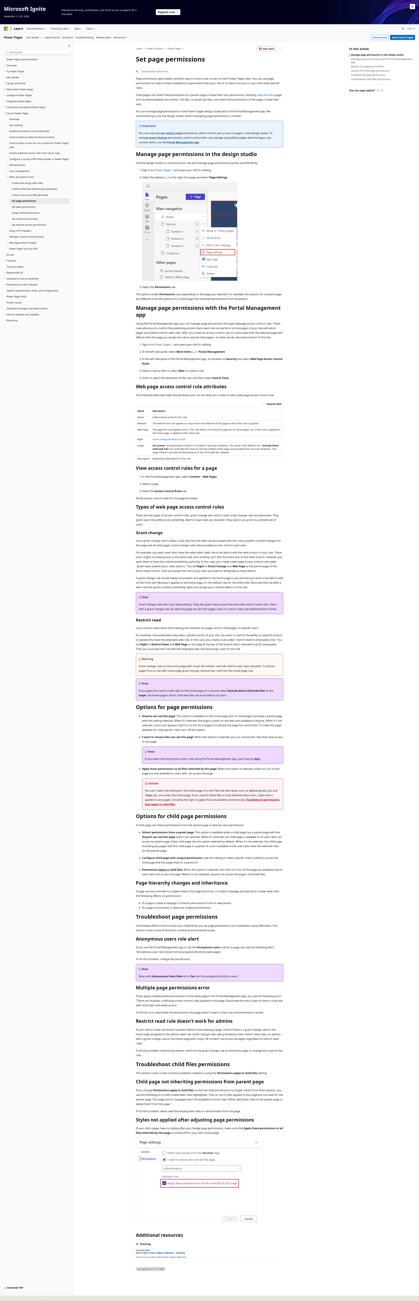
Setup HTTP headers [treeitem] (20, 230)
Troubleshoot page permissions (368, 74)
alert (257, 759)
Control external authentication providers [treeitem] (32, 137)
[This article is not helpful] (382, 91)
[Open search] (403, 29)
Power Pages (174, 48)
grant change (158, 138)
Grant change (160, 439)
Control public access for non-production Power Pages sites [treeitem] (39, 145)
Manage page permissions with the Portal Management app (381, 60)
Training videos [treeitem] (15, 266)
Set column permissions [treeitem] (25, 218)
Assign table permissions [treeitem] (25, 212)
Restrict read (178, 439)
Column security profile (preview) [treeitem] (30, 195)
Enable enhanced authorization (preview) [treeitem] (34, 188)
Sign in (411, 28)
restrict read (174, 133)
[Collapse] (69, 45)
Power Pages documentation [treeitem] (22, 59)
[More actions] (280, 48)
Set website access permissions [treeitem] (29, 224)
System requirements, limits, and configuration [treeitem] (32, 290)
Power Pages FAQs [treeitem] (17, 296)
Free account (379, 37)
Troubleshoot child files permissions (371, 79)
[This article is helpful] (378, 91)
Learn (140, 48)
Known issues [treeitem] (14, 302)
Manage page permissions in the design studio (377, 54)
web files (262, 95)
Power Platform (155, 48)
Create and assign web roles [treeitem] (27, 183)
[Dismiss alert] (412, 6)
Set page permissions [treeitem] (24, 200)
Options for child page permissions (370, 70)
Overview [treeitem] (14, 119)
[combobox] (37, 52)
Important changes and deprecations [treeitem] (27, 308)
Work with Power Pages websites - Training (160, 1252)
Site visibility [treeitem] (16, 125)
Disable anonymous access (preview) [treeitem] (29, 131)
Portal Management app (183, 142)
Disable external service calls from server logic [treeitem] (34, 153)
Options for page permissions (367, 66)
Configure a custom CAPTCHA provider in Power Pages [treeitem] (39, 159)
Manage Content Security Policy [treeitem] (26, 236)
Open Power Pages (402, 37)
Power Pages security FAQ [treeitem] (23, 248)
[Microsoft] (6, 29)
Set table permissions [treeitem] (24, 206)
